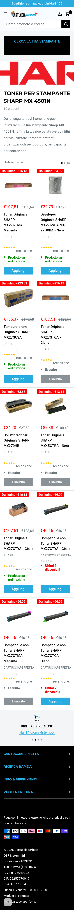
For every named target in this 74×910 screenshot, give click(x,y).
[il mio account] (60, 14)
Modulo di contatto (17, 896)
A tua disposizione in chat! (41, 732)
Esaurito (55, 379)
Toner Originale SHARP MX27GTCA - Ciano (52, 335)
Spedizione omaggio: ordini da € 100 (37, 3)
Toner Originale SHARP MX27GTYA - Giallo (18, 543)
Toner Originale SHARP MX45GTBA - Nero (55, 440)
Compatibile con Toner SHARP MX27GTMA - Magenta (16, 653)
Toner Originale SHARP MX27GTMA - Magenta (15, 222)
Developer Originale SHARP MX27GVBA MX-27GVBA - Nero (53, 222)
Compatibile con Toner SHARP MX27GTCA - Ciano (53, 653)
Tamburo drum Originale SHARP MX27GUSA (16, 332)
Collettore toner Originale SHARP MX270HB (16, 440)
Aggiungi (18, 271)
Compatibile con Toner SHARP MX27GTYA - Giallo (55, 543)
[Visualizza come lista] (68, 162)
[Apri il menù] (5, 13)
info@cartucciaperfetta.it (21, 901)
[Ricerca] (65, 24)
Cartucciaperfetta (55, 555)
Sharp (8, 237)
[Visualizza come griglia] (62, 162)
